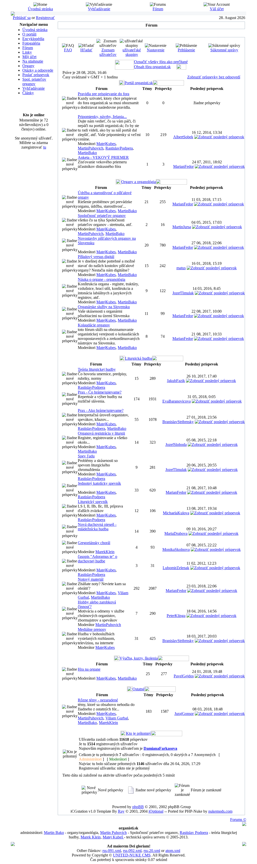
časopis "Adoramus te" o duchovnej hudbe (97, 558)
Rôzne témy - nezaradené (98, 700)
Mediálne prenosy (92, 629)
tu (44, 147)
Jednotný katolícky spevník (99, 483)
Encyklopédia (33, 39)
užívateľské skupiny (131, 52)
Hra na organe (89, 669)
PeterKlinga (176, 615)
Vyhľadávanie (99, 9)
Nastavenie (155, 50)
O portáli (29, 34)
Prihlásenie (186, 50)
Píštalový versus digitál (96, 257)
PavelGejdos (184, 676)
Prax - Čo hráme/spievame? (99, 392)
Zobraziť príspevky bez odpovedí (213, 77)
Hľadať (86, 50)
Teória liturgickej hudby (97, 369)
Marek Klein (91, 837)
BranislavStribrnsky (178, 422)
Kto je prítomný (138, 733)
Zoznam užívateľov (107, 52)
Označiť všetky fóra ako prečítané (161, 62)
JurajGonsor (184, 713)
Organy (28, 66)
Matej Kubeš (113, 837)
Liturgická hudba (138, 358)
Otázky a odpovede (37, 70)
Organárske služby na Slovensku (104, 307)
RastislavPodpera (119, 148)
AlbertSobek (183, 137)
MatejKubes (106, 144)
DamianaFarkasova (160, 748)
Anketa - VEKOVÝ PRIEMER (103, 157)
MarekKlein (104, 552)
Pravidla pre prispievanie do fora (103, 94)
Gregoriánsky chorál (94, 543)
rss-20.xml (152, 850)
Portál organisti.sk (138, 83)
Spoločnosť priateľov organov (102, 215)
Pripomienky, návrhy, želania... (102, 116)
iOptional (156, 811)
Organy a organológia (138, 182)
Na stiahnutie (32, 61)
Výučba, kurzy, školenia (138, 658)
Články (28, 93)
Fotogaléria (31, 43)
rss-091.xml (111, 850)
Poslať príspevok (35, 75)
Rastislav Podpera (194, 832)
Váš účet (217, 9)
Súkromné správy (224, 50)
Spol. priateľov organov (34, 81)
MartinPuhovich (90, 148)
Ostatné (139, 689)
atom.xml (172, 850)
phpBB (138, 807)
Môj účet (29, 57)
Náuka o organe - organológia (101, 279)
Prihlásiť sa (22, 18)
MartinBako (87, 153)
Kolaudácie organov (94, 325)
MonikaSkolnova (176, 549)
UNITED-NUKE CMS (132, 855)
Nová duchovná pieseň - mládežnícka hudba (97, 526)
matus (181, 268)
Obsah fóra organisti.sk (152, 67)
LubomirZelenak (176, 568)
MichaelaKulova (176, 513)
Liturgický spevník (93, 502)
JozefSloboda (176, 444)
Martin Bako (54, 832)
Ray (121, 811)
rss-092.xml (132, 850)
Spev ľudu (86, 456)
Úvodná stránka (40, 9)
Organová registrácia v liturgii (101, 433)
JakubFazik (176, 381)
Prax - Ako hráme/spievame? (100, 410)
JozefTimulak (183, 293)
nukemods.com (220, 811)
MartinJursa (181, 227)
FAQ (68, 50)
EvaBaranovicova (176, 401)
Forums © (238, 819)
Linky (27, 52)
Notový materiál (90, 579)
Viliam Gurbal (116, 718)
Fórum (158, 9)
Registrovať (45, 18)
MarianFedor (183, 166)
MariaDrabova (175, 533)
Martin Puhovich (113, 832)
